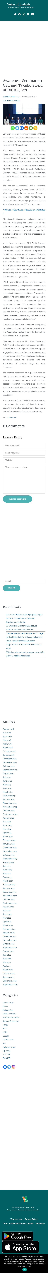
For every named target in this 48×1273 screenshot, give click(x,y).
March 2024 (8, 836)
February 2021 (9, 973)
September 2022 (10, 903)
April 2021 (7, 966)
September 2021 (10, 947)
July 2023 (7, 866)
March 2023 (8, 881)
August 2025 (8, 773)
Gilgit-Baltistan (9, 1014)
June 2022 (7, 914)
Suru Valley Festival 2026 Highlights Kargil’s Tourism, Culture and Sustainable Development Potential (24, 618)
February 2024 (9, 840)
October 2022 (8, 899)
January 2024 (8, 844)
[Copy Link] (35, 128)
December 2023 (10, 847)
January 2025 (8, 799)
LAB (5, 1032)
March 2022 (8, 925)
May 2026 (7, 740)
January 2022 (8, 933)
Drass (5, 1006)
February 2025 (9, 796)
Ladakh (6, 1036)
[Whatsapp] (13, 128)
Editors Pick (8, 1010)
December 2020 (10, 981)
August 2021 (8, 951)
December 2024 (10, 803)
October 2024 (9, 810)
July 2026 (7, 733)
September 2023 (10, 859)
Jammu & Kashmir (11, 1021)
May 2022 (7, 918)
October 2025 (9, 766)
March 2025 (8, 792)
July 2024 (7, 822)
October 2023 (9, 855)
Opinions (6, 1051)
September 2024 (10, 814)
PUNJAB (6, 1058)
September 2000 (10, 984)
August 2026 (8, 729)
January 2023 (8, 888)
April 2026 (7, 744)
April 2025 (7, 788)
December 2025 (10, 759)
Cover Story (8, 1003)
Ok (25, 1269)
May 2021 (7, 962)
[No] (45, 1263)
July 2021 (7, 955)
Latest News (8, 1040)
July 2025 (7, 777)
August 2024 (8, 818)
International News (11, 1017)
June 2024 (7, 825)
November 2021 (10, 940)
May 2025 (7, 785)
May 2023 (7, 873)
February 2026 (9, 751)
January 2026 (9, 755)
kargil (5, 1025)
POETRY (6, 1054)
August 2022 (8, 907)
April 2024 (7, 833)
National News (9, 1047)
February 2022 (9, 929)
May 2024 (7, 829)
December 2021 (9, 936)
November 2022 (10, 896)
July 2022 (7, 910)
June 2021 (7, 959)
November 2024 (10, 807)
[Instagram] (13, 1067)
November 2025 (10, 762)
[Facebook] (22, 128)
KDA (5, 1028)
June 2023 (7, 870)
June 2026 (7, 736)
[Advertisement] (24, 42)
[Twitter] (17, 128)
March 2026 (8, 747)
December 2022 (9, 892)
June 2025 (7, 781)
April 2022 (7, 922)
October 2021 (8, 944)
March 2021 (8, 970)
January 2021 (8, 977)
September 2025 (10, 770)
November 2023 (10, 851)
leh (4, 1043)
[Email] (31, 128)
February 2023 (9, 884)
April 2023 (7, 877)
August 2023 (8, 862)
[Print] (26, 128)
